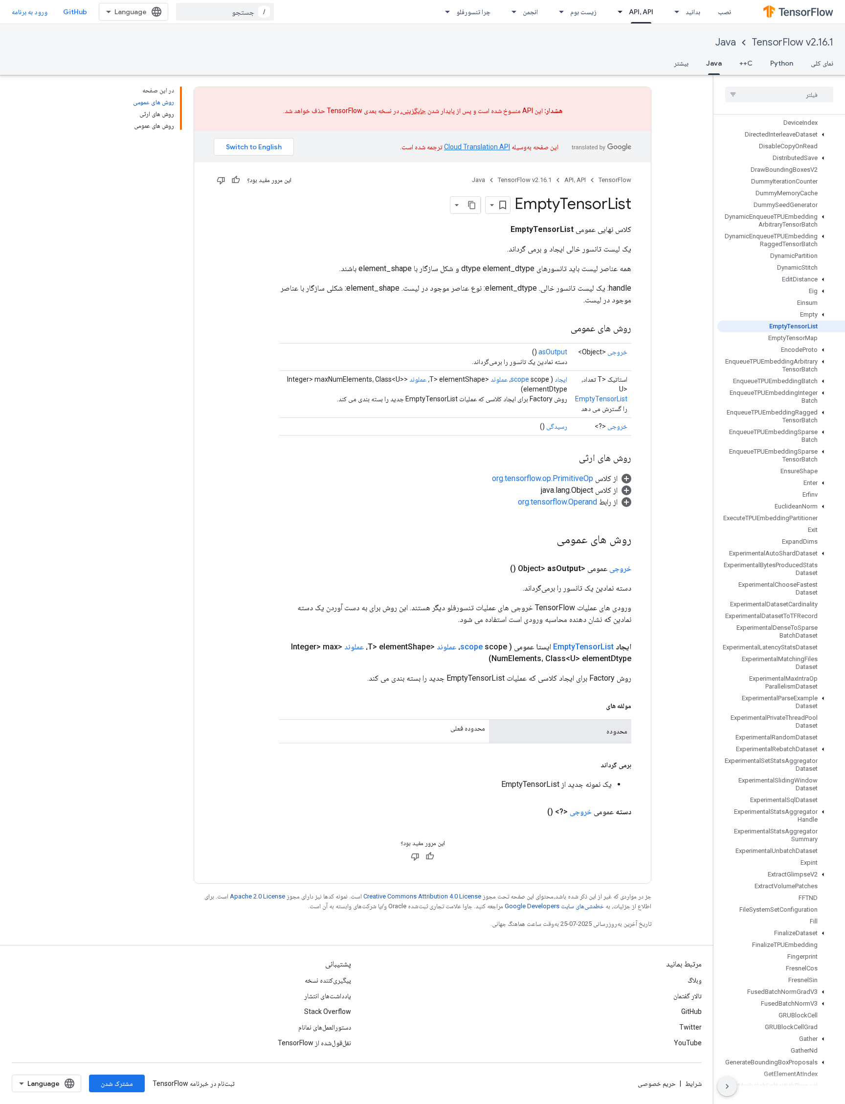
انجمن (530, 11)
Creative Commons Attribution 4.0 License (422, 896)
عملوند (499, 379)
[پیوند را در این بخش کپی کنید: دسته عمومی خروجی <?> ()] (535, 812)
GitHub (75, 11)
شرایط (693, 1083)
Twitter (690, 1027)
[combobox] (225, 12)
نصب (724, 11)
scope (520, 379)
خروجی (617, 352)
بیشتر (681, 63)
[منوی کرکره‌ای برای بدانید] (674, 11)
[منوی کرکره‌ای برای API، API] (617, 11)
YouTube (688, 1043)
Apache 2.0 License (257, 896)
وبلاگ (695, 980)
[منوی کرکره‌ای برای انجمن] (511, 11)
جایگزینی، (413, 111)
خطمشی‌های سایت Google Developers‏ (554, 906)
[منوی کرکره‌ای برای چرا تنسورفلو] (444, 11)
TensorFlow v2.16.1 (792, 42)
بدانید (693, 11)
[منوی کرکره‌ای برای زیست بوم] (558, 11)
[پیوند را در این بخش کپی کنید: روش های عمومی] (561, 329)
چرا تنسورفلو (473, 11)
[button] (781, 134)
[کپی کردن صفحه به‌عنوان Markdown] (472, 205)
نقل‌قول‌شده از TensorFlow (314, 1043)
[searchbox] (779, 94)
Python (781, 63)
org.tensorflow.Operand (557, 501)
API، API (641, 11)
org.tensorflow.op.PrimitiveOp (542, 478)
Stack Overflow (327, 1011)
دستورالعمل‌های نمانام (324, 1027)
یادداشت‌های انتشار (327, 996)
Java (725, 42)
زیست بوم (583, 11)
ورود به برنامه (29, 12)
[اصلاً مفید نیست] (221, 180)
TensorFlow (615, 180)
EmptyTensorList (601, 399)
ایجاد (561, 379)
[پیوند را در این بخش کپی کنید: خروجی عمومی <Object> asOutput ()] (498, 569)
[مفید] (235, 180)
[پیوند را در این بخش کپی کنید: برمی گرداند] (590, 765)
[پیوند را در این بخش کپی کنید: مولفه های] (596, 706)
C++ (746, 63)
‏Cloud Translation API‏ (477, 147)
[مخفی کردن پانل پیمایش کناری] (727, 1086)
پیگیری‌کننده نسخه (328, 980)
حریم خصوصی (657, 1083)
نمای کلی (822, 63)
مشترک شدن (117, 1083)
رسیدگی (556, 426)
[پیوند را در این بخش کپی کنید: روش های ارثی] (569, 458)
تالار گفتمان (687, 996)
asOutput (552, 352)
